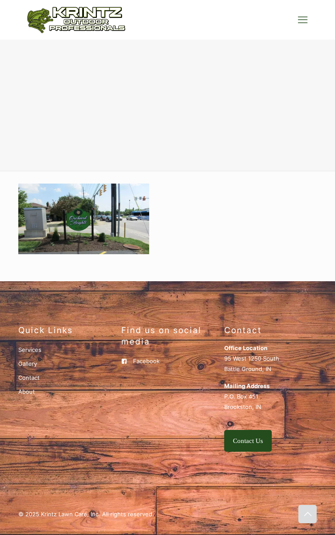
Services (29, 349)
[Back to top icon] (307, 514)
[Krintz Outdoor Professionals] (76, 19)
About (26, 391)
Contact (29, 377)
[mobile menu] (302, 19)
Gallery (27, 363)
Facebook (146, 361)
